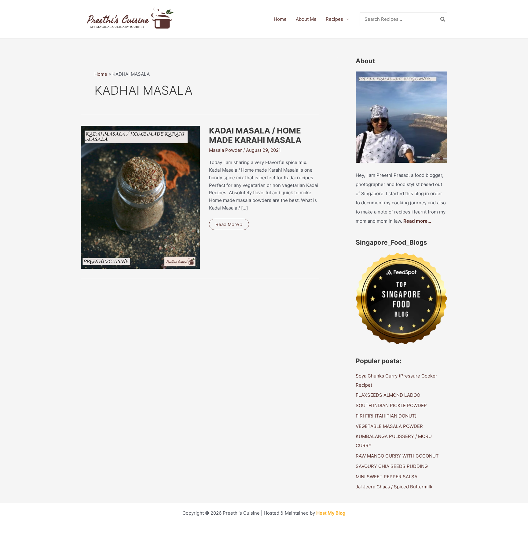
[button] (346, 19)
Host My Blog (331, 513)
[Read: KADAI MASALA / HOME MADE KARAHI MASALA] (140, 197)
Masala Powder (225, 150)
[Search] (443, 19)
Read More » (229, 225)
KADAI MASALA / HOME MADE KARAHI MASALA (255, 135)
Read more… (417, 221)
